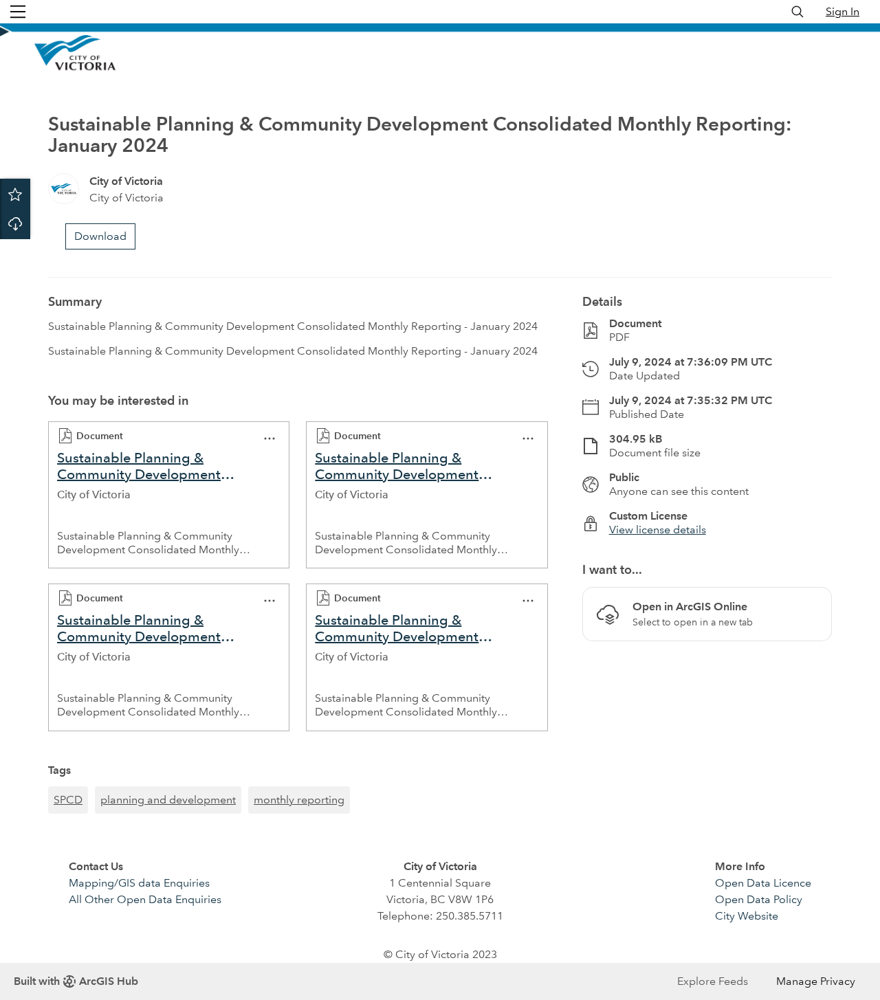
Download (15, 224)
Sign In (842, 11)
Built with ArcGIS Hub (76, 981)
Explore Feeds (712, 981)
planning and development (168, 799)
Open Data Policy (758, 899)
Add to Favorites (15, 194)
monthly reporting (299, 799)
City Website (746, 915)
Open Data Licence (763, 882)
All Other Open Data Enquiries (145, 899)
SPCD (68, 799)
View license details (657, 529)
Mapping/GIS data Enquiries (139, 882)
